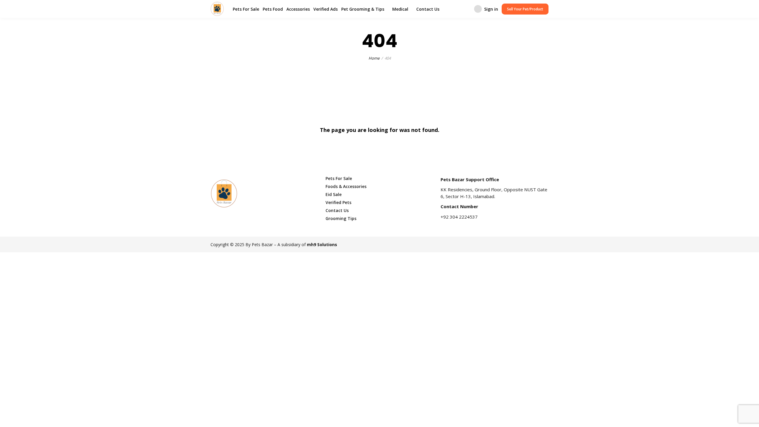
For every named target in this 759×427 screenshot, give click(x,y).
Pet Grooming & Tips (362, 9)
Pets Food (273, 9)
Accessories (298, 9)
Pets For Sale (246, 9)
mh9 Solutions (322, 244)
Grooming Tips (341, 218)
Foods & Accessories (346, 186)
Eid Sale (334, 194)
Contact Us (427, 9)
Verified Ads (325, 9)
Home (374, 58)
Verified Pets (338, 202)
